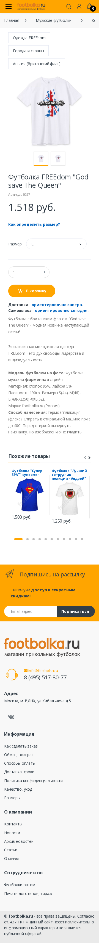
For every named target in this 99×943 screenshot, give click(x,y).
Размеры (12, 797)
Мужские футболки (54, 20)
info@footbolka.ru (43, 670)
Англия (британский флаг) (37, 63)
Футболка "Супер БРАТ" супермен (27, 472)
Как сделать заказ (21, 746)
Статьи (10, 849)
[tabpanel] (29, 495)
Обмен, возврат (19, 754)
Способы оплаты (19, 763)
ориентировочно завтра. (57, 304)
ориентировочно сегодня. (62, 310)
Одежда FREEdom (29, 37)
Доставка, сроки (19, 771)
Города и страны (28, 50)
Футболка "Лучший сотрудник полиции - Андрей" (69, 474)
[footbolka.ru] (31, 6)
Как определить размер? (34, 224)
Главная (11, 20)
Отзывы (11, 858)
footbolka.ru (21, 916)
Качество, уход (18, 789)
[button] (69, 6)
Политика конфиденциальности (33, 780)
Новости (12, 832)
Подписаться (75, 611)
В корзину (35, 290)
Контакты (13, 824)
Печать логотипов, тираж (28, 893)
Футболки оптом (19, 884)
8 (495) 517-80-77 (45, 677)
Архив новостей (19, 841)
